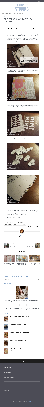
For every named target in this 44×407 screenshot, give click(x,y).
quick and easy (8, 224)
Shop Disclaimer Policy (7, 372)
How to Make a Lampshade (13, 246)
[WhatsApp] (3, 48)
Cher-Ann (22, 237)
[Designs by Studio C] (22, 7)
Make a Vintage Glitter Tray (34, 264)
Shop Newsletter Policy (7, 380)
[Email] (3, 40)
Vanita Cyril (29, 401)
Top (22, 404)
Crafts (10, 13)
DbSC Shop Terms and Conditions (9, 387)
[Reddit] (3, 46)
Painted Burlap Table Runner (9, 264)
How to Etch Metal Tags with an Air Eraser (22, 264)
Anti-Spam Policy (6, 390)
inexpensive (12, 222)
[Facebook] (3, 32)
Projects (6, 13)
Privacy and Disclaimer (7, 367)
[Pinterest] (3, 37)
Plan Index (5, 392)
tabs (15, 224)
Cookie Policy (6, 382)
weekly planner (21, 224)
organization (21, 222)
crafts (6, 222)
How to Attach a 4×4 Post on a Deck (29, 246)
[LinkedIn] (3, 43)
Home (3, 13)
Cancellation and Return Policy (9, 377)
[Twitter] (3, 35)
